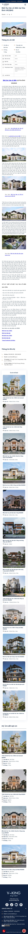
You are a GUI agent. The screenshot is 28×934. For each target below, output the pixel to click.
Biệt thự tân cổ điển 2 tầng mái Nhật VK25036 (14, 485)
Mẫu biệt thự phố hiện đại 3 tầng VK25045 (13, 512)
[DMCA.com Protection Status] (6, 925)
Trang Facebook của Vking (8, 340)
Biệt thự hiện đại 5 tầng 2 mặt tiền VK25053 (13, 656)
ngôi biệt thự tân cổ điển (15, 136)
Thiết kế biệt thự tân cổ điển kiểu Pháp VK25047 (13, 794)
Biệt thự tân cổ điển (10, 80)
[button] (3, 29)
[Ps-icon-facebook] (6, 904)
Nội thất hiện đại (6, 338)
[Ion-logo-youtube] (16, 904)
